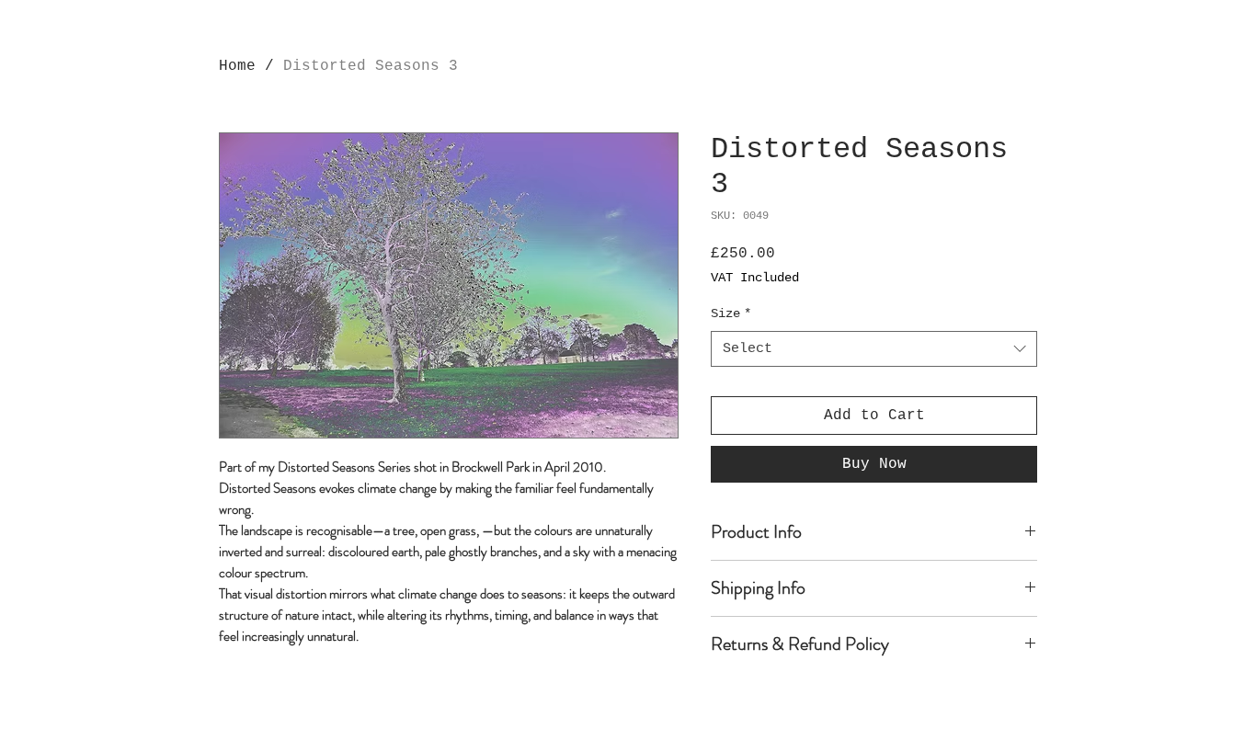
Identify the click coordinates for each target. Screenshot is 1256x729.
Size (731, 313)
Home (237, 66)
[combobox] (874, 349)
